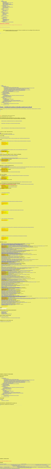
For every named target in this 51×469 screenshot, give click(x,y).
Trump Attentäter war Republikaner (5, 247)
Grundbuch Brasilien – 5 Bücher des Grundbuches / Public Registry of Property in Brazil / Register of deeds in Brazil (14, 302)
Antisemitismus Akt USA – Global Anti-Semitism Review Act (8, 289)
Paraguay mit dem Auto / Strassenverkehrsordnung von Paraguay (8, 290)
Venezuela (2, 18)
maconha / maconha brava (4, 258)
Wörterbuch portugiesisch (34, 108)
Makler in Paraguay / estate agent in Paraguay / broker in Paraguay (8, 291)
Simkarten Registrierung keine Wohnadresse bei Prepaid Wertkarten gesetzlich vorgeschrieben (11, 279)
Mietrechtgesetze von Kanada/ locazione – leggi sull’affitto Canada (8, 300)
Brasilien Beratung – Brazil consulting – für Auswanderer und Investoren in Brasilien (10, 123)
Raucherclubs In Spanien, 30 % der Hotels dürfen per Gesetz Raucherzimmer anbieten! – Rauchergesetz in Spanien (14, 277)
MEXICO (2, 9)
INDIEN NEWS (3, 21)
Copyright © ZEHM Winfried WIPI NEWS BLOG (5, 468)
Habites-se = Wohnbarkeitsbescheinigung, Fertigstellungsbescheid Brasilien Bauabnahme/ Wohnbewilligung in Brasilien (14, 253)
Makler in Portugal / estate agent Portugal (5, 283)
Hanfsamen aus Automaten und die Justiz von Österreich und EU (8, 303)
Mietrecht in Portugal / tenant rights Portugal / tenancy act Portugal (11, 103)
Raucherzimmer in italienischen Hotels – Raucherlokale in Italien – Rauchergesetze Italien (11, 263)
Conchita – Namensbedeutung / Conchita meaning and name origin (8, 295)
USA (2, 16)
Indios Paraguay (4, 14)
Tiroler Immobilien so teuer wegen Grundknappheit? (7, 294)
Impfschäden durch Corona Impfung (41, 464)
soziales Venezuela (5, 20)
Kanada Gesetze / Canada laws (6, 6)
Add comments (39, 108)
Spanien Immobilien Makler (6, 99)
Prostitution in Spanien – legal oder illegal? (6, 273)
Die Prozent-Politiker (3, 255)
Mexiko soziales (4, 10)
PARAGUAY (3, 12)
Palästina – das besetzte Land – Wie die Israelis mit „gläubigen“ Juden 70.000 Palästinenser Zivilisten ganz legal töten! (14, 245)
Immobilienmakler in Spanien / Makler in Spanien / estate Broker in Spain (12, 100)
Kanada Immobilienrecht (5, 7)
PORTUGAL (2, 102)
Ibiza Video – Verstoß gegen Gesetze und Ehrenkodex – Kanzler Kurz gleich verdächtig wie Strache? (12, 280)
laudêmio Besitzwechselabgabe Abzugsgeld (25, 138)
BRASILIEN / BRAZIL (4, 1)
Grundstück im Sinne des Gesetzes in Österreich (6, 297)
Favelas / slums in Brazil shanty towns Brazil (6, 262)
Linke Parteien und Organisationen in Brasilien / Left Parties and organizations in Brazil (10, 138)
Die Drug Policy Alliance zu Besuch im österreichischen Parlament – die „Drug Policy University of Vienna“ (13, 276)
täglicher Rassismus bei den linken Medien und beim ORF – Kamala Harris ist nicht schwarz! (11, 248)
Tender (13, 134)
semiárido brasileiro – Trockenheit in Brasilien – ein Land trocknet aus (9, 261)
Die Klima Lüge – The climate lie (5, 400)
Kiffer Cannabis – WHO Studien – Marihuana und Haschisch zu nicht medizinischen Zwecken (14, 90)
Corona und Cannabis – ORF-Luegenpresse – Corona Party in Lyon (8, 275)
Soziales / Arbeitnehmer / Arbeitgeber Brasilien (8, 4)
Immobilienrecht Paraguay (6, 13)
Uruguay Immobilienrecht (5, 15)
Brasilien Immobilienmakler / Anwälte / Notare (8, 2)
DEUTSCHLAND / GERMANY (5, 92)
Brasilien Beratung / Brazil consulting (4, 170)
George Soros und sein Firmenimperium (5, 288)
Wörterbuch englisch (5, 17)
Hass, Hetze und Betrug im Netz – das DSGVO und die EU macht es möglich (10, 264)
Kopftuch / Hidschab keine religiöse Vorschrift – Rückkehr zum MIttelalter (9, 155)
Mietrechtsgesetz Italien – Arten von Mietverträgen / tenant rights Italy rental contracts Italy (14, 95)
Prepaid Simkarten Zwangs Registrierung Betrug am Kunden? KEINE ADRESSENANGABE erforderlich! (13, 281)
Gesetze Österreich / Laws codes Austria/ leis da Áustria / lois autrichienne (11, 91)
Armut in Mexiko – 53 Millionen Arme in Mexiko (6, 299)
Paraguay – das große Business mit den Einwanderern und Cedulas (8, 285)
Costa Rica (2, 8)
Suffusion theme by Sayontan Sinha (16, 468)
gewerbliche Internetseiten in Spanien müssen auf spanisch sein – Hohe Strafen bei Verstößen (11, 296)
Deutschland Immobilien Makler (6, 93)
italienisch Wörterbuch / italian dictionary (7, 96)
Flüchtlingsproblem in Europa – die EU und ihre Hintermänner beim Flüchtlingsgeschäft (11, 287)
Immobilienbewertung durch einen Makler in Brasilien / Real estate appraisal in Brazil (10, 256)
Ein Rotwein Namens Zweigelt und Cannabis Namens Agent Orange (9, 282)
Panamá (2, 11)
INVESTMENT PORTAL (4, 313)
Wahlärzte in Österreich (3, 179)
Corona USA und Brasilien (4, 270)
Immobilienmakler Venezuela (6, 19)
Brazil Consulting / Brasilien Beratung (4, 316)
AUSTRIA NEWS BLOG (6, 86)
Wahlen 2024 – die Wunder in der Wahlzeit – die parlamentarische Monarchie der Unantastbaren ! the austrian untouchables (14, 246)
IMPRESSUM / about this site (4, 311)
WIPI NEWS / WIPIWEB (4, 23)
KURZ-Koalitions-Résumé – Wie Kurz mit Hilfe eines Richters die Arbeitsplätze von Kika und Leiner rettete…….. (14, 257)
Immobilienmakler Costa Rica (15, 464)
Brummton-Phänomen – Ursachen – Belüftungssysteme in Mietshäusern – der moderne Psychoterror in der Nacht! (13, 271)
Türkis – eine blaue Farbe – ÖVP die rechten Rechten (7, 249)
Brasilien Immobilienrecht (5, 3)
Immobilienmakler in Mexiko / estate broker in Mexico (7, 284)
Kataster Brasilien (16, 465)
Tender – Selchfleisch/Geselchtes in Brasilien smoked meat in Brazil (16, 107)
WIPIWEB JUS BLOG (4, 312)
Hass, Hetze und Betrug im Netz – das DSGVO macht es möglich (11, 87)
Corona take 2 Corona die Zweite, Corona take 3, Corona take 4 (8, 269)
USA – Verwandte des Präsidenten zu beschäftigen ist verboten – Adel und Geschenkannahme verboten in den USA (4, 152)
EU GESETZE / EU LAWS (6, 104)
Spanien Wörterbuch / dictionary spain (7, 101)
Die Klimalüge (1, 399)
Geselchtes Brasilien (5, 134)
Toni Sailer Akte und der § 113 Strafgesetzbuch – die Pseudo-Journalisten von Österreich (11, 301)
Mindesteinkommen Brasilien (23, 467)
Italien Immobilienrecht (5, 94)
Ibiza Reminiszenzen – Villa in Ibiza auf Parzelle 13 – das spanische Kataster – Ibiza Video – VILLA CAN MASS (16, 88)
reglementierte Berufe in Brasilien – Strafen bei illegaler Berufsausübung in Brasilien (10, 293)
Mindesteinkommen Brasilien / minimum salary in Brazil (7, 252)
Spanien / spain (3, 97)
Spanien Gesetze (4, 98)
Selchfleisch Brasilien (10, 134)
